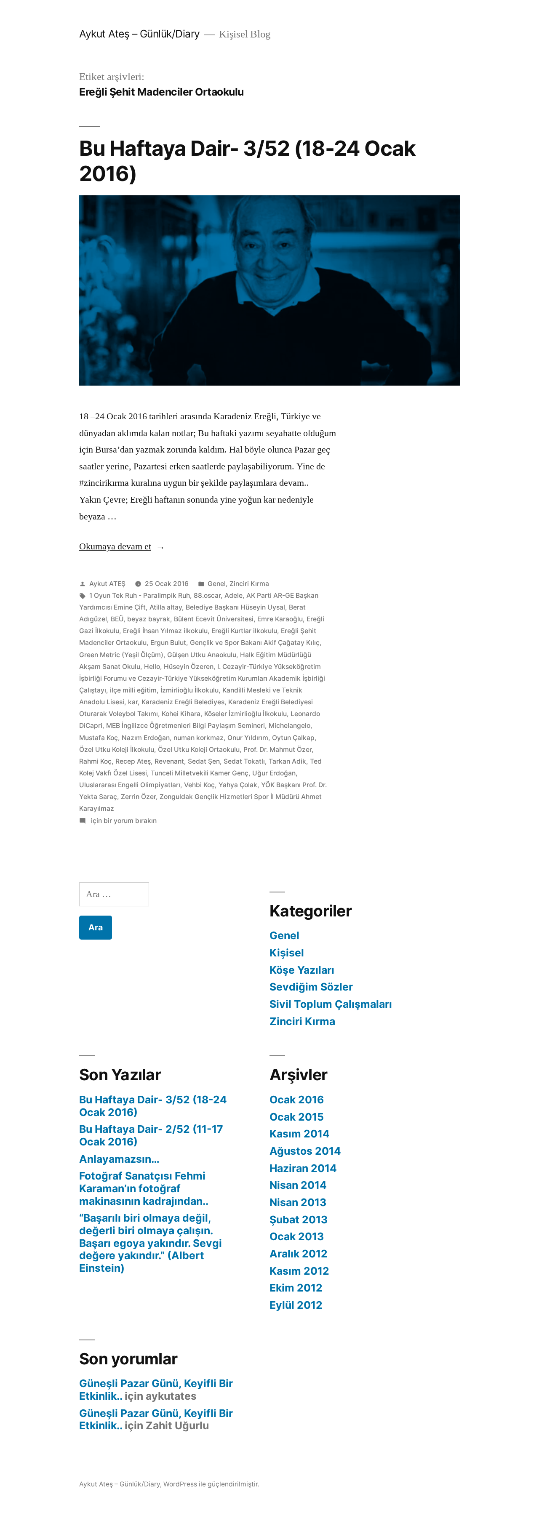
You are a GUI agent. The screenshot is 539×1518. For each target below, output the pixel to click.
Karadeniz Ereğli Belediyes (182, 702)
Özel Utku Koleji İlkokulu (116, 750)
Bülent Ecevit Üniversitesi (213, 619)
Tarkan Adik (287, 761)
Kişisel (287, 952)
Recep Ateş (133, 761)
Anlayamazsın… (119, 1159)
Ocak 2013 (297, 1236)
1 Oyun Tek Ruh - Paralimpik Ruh (139, 595)
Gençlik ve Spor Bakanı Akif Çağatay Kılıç (255, 643)
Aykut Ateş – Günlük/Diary (139, 33)
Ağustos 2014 (305, 1151)
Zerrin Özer (138, 797)
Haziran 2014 (303, 1168)
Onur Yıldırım (247, 738)
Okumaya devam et (122, 546)
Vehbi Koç (199, 785)
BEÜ (117, 619)
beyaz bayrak (148, 619)
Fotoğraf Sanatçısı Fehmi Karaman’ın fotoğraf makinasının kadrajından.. (143, 1188)
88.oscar (207, 595)
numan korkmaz (198, 738)
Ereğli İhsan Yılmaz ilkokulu (165, 631)
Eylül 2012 (296, 1305)
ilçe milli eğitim (133, 690)
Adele (233, 595)
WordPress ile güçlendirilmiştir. (211, 1484)
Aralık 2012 (299, 1253)
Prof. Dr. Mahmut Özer (277, 750)
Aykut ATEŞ (107, 584)
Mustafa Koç (98, 738)
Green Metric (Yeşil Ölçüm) (121, 655)
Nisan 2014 (298, 1185)
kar (133, 702)
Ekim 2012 (296, 1287)
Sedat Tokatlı (244, 761)
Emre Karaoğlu (280, 619)
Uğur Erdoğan (274, 773)
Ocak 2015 (297, 1117)
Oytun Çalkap (293, 738)
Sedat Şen (204, 761)
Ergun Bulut (168, 643)
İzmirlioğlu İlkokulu (189, 690)
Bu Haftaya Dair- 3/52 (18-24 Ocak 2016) (247, 161)
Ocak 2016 (297, 1099)
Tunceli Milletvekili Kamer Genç (199, 773)
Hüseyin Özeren (188, 667)
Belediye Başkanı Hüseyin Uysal (235, 607)
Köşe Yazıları (302, 970)
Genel (217, 584)
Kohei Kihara (181, 714)
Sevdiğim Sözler (311, 986)
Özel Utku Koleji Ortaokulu (199, 750)
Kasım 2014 (300, 1133)
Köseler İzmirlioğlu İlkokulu (245, 714)
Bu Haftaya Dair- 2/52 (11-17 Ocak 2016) (151, 1135)
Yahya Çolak (238, 785)
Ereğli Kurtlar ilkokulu (244, 631)
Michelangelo (289, 726)
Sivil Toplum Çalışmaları (331, 1004)
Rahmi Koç (95, 761)
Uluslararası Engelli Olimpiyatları (129, 785)
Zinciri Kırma (249, 584)
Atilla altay (165, 607)
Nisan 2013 (298, 1202)
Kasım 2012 (299, 1271)
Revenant (169, 761)
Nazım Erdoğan (146, 738)
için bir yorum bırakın (123, 821)
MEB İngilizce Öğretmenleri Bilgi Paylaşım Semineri (185, 726)
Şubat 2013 (299, 1219)
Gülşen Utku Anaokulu (201, 655)
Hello (152, 667)
